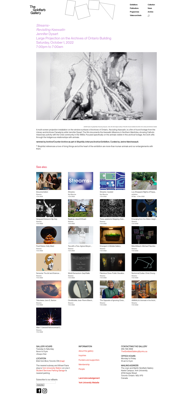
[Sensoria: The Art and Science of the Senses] (48, 262)
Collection (151, 5)
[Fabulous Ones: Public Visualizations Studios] (112, 262)
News (150, 8)
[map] (62, 361)
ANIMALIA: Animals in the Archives (145, 300)
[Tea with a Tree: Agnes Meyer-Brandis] (80, 235)
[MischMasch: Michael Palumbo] (144, 235)
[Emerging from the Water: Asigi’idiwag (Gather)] (144, 208)
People (82, 369)
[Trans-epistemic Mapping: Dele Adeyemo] (112, 208)
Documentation (42, 192)
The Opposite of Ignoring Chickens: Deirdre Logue (119, 300)
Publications (134, 8)
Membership (84, 364)
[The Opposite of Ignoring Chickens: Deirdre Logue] (112, 289)
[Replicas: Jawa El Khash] (80, 208)
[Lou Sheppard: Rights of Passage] (144, 181)
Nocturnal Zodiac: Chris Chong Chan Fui (147, 273)
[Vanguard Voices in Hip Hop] (48, 208)
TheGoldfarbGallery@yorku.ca (134, 351)
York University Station (52, 368)
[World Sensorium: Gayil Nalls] (80, 262)
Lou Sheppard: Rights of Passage (144, 192)
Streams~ (71, 192)
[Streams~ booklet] (112, 181)
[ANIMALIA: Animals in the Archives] (144, 289)
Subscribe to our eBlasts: (47, 379)
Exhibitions (133, 5)
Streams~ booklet (106, 192)
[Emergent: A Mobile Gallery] (112, 235)
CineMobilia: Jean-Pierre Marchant (81, 300)
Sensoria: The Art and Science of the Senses (53, 273)
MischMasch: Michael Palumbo (143, 246)
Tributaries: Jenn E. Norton (46, 300)
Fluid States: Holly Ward (45, 246)
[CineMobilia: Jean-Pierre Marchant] (80, 289)
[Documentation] (48, 181)
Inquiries (82, 355)
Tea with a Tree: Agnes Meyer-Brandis (82, 246)
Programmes (134, 12)
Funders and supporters (89, 360)
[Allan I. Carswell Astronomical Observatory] (48, 316)
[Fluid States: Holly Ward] (48, 235)
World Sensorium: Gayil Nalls (79, 273)
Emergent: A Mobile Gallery (110, 246)
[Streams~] (80, 181)
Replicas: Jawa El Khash (77, 219)
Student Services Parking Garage (50, 370)
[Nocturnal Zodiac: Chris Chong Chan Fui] (144, 262)
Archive (150, 12)
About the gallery (86, 351)
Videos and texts (135, 15)
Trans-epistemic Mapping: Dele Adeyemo (115, 219)
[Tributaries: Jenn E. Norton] (48, 289)
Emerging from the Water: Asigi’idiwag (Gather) (149, 219)
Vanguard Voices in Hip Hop (46, 219)
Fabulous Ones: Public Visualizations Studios (117, 273)
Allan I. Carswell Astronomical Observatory (52, 327)
